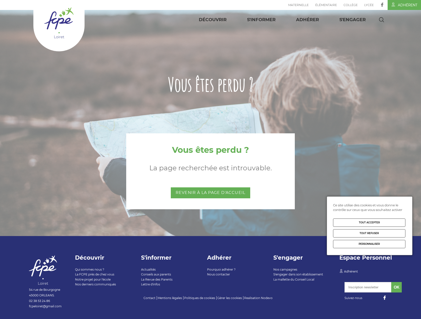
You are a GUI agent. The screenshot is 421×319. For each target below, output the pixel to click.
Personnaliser (369, 244)
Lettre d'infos (150, 284)
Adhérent (407, 5)
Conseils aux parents (156, 274)
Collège (351, 5)
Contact (149, 298)
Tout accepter (369, 222)
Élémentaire (326, 5)
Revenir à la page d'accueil (210, 192)
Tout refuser (369, 233)
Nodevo (267, 298)
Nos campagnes (285, 269)
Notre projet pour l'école (93, 279)
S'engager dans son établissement (298, 274)
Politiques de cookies (199, 298)
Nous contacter (218, 274)
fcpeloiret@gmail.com (45, 306)
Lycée (369, 5)
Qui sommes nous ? (89, 269)
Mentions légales (170, 298)
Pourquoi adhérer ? (221, 269)
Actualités (148, 269)
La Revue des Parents (156, 279)
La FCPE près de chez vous (94, 274)
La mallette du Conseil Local (293, 279)
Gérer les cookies (229, 298)
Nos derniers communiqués (95, 284)
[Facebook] (382, 4)
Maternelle (298, 5)
